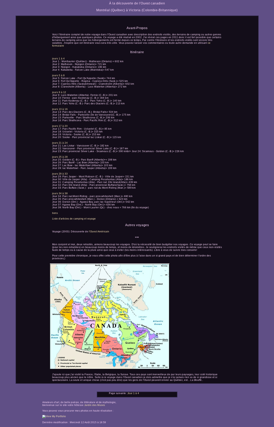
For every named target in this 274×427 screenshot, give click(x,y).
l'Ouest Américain (99, 231)
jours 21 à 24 (60, 142)
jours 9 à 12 (59, 92)
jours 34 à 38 (60, 193)
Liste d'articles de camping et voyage (74, 218)
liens (55, 213)
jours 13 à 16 (60, 109)
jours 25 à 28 (60, 157)
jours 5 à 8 (58, 75)
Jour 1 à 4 (133, 393)
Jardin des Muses (94, 405)
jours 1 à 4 (58, 58)
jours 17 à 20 (60, 126)
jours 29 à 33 (60, 173)
